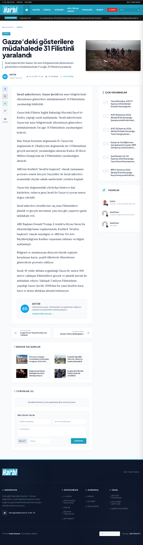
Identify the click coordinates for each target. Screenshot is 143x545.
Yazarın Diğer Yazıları (41, 314)
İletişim (28, 2)
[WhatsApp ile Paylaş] (5, 103)
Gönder (78, 441)
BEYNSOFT (135, 534)
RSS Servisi (93, 506)
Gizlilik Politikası (116, 497)
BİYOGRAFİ (69, 519)
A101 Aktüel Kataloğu (70, 502)
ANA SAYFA (9, 27)
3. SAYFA (68, 496)
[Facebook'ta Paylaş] (5, 89)
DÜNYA (19, 27)
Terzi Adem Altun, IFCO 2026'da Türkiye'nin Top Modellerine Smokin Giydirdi (65, 18)
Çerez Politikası (119, 509)
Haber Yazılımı (111, 534)
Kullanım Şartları (116, 503)
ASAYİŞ (67, 507)
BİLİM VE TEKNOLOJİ (69, 513)
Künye (19, 2)
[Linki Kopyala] (5, 111)
